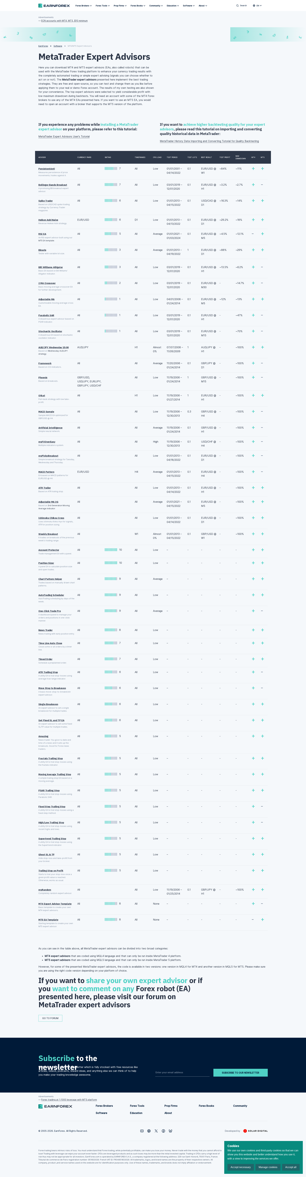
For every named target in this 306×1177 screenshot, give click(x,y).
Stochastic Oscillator (50, 331)
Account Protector (48, 549)
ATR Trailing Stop (48, 672)
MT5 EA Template (48, 919)
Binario (42, 249)
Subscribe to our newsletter (240, 1072)
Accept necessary (241, 1167)
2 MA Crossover (47, 283)
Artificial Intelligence (50, 427)
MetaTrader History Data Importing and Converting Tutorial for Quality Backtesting (209, 141)
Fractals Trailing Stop (50, 758)
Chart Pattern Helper (50, 578)
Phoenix (42, 377)
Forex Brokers (82, 5)
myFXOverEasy (46, 441)
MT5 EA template (46, 240)
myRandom (44, 889)
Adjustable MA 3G (48, 501)
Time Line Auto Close (50, 643)
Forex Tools (101, 5)
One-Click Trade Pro (49, 610)
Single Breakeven (48, 704)
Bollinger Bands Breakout (52, 184)
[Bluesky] (170, 1131)
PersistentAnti (46, 168)
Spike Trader (45, 200)
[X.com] (156, 1131)
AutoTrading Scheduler (51, 595)
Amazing (43, 736)
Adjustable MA (46, 299)
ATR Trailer (44, 487)
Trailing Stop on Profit (50, 870)
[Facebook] (163, 1131)
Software (187, 5)
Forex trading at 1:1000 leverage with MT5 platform (69, 1099)
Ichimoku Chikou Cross (51, 517)
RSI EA (42, 233)
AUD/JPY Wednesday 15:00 (53, 347)
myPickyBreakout (48, 455)
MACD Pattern (46, 471)
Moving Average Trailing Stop (54, 774)
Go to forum (50, 1018)
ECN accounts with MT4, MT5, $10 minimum (64, 20)
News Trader (45, 630)
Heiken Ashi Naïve (48, 219)
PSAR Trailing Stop (49, 790)
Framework (44, 363)
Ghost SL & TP (46, 854)
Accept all (290, 1167)
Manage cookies (268, 1167)
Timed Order (45, 659)
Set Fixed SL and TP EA (51, 720)
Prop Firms (119, 5)
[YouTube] (142, 1131)
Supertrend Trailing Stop (52, 838)
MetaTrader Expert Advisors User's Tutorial (64, 136)
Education (171, 5)
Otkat (41, 395)
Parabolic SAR (46, 315)
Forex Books (137, 5)
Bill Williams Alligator (50, 267)
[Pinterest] (149, 1131)
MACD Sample (46, 411)
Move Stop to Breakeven (52, 688)
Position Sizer (46, 563)
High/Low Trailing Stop (51, 822)
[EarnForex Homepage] (54, 6)
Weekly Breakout (48, 534)
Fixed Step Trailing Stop (51, 806)
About (202, 5)
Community (154, 5)
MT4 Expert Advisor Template (55, 903)
